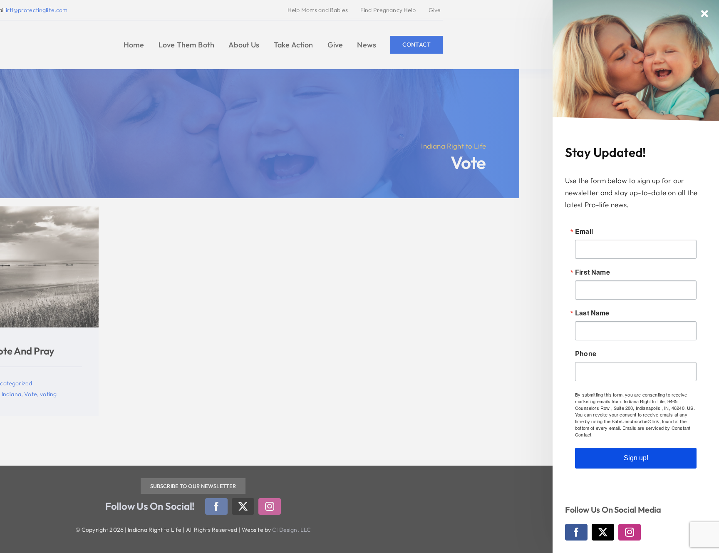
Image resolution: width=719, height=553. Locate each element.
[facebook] (576, 532)
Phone (585, 353)
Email (584, 231)
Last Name (592, 313)
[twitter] (603, 532)
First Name (592, 272)
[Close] (705, 13)
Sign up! (636, 457)
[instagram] (629, 532)
